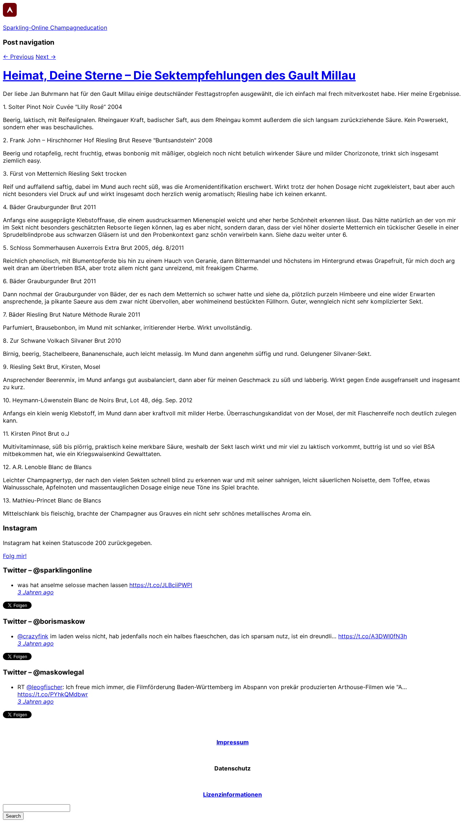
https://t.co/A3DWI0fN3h (372, 636)
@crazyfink (32, 636)
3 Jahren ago (35, 592)
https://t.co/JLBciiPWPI (160, 585)
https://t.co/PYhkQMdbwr (52, 694)
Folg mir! (15, 556)
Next (46, 56)
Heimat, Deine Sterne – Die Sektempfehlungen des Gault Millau (179, 75)
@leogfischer (44, 687)
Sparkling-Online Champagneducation (55, 27)
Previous (18, 56)
